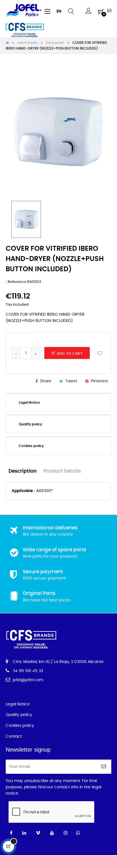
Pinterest (99, 381)
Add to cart (69, 353)
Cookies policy (20, 726)
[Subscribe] (103, 767)
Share (45, 381)
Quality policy (19, 715)
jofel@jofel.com (28, 680)
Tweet (71, 381)
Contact (14, 736)
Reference (17, 282)
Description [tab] (23, 471)
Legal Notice (18, 704)
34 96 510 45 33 (28, 671)
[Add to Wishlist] (99, 353)
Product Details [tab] (62, 471)
